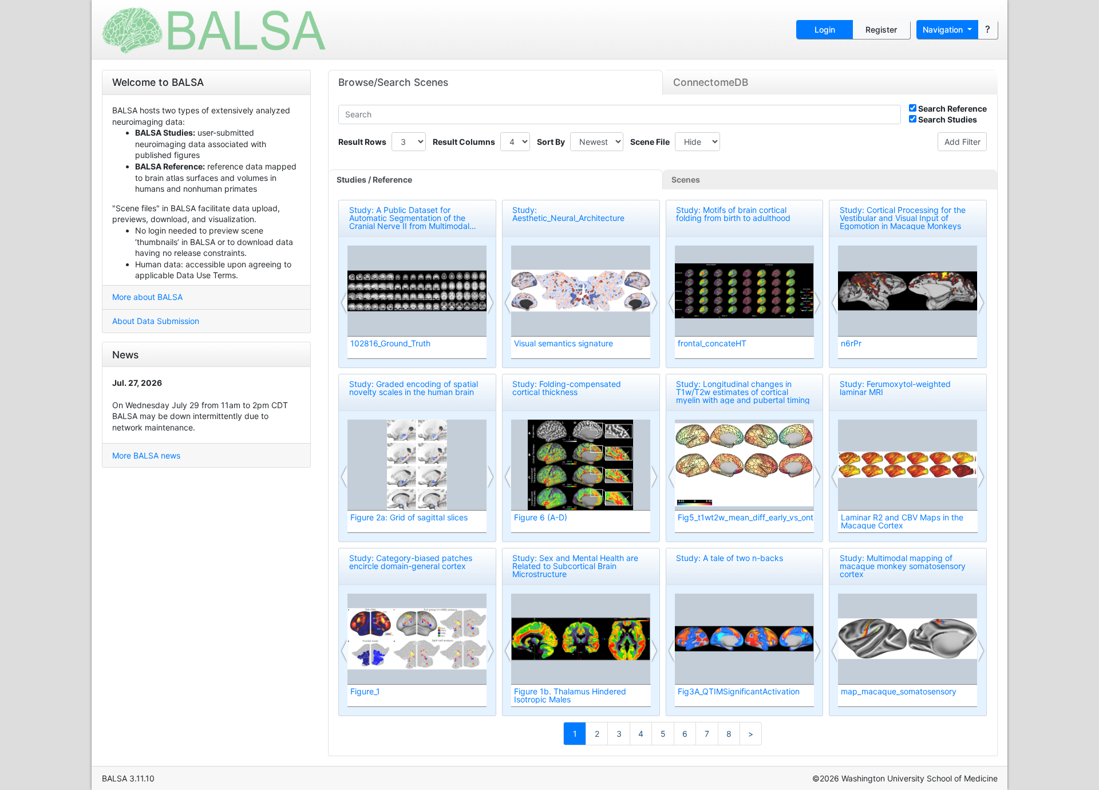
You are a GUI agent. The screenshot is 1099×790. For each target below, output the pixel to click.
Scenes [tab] (685, 179)
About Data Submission (155, 321)
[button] (344, 302)
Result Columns (464, 142)
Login (825, 29)
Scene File (650, 142)
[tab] (496, 179)
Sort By (551, 142)
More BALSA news (146, 455)
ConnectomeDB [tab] (710, 82)
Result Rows (362, 142)
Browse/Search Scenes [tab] (393, 82)
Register (881, 29)
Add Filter (962, 142)
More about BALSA (147, 297)
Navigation (944, 29)
